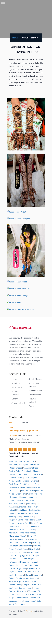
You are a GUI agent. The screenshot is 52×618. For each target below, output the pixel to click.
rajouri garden (30, 571)
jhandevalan (33, 506)
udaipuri (20, 594)
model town (14, 542)
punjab (34, 562)
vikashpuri (13, 601)
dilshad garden (23, 481)
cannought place (31, 468)
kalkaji (12, 510)
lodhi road (15, 526)
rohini (28, 575)
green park (21, 494)
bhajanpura (24, 464)
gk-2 (17, 490)
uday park (29, 594)
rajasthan (21, 568)
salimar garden (30, 581)
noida (31, 552)
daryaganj (37, 474)
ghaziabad (36, 487)
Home (15, 38)
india (38, 503)
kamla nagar (22, 510)
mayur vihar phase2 (18, 536)
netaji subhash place (18, 549)
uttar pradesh (22, 597)
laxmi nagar (36, 523)
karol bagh (34, 513)
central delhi (15, 471)
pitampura (25, 562)
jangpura (22, 506)
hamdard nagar (26, 497)
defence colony (16, 477)
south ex (13, 588)
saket (12, 578)
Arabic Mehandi (18, 403)
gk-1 (11, 490)
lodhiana (26, 526)
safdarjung (37, 575)
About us (15, 383)
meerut (32, 539)
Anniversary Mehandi (34, 385)
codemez (30, 611)
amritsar (19, 461)
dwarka (34, 481)
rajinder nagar (15, 571)
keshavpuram (15, 516)
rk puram (19, 575)
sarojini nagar (22, 578)
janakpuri (13, 506)
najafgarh (14, 545)
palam (28, 555)
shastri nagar (15, 584)
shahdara (34, 578)
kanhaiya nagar (36, 510)
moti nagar (37, 542)
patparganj (14, 562)
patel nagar (28, 558)
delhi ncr (28, 477)
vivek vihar (25, 601)
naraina (36, 545)
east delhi (14, 484)
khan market (28, 516)
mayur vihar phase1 (28, 532)
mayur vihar (22, 539)
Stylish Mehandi (35, 379)
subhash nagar (25, 588)
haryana (20, 500)
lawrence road (23, 523)
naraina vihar (26, 545)
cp (30, 474)
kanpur (13, 513)
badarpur (13, 464)
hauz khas (29, 500)
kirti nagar (29, 519)
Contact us (33, 406)
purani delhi (27, 565)
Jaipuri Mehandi (35, 390)
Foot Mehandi (35, 394)
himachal (13, 503)
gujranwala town (34, 494)
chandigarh (27, 471)
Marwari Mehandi (32, 400)
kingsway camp (16, 519)
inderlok (22, 503)
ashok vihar (29, 461)
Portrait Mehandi (15, 393)
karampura (23, 513)
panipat (36, 555)
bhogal (19, 468)
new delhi (34, 549)
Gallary (14, 398)
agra (11, 461)
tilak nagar (22, 591)
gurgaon (14, 497)
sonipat (26, 584)
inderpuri (31, 503)
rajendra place (34, 568)
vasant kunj (35, 597)
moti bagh (26, 542)
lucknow (35, 526)
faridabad (25, 487)
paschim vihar (15, 558)
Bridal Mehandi (17, 387)
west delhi (36, 601)
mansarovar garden (18, 529)
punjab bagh (15, 565)
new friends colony (18, 552)
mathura (31, 529)
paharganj (19, 555)
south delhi (36, 584)
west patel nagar (17, 604)
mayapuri (13, 532)
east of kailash (27, 484)
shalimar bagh (15, 581)
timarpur (32, 591)
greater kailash (28, 490)
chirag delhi (22, 474)
